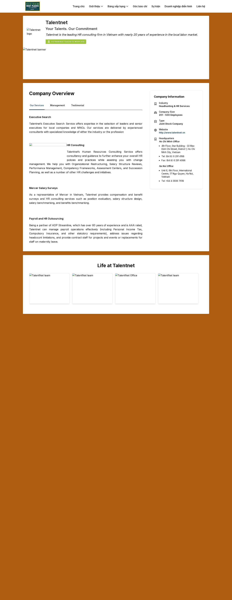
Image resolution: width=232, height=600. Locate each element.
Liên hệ (200, 6)
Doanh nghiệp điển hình (178, 6)
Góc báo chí (140, 6)
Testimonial (77, 105)
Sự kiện (156, 6)
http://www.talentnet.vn (172, 132)
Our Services (37, 105)
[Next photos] (198, 290)
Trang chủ (79, 6)
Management (57, 105)
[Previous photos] (33, 290)
